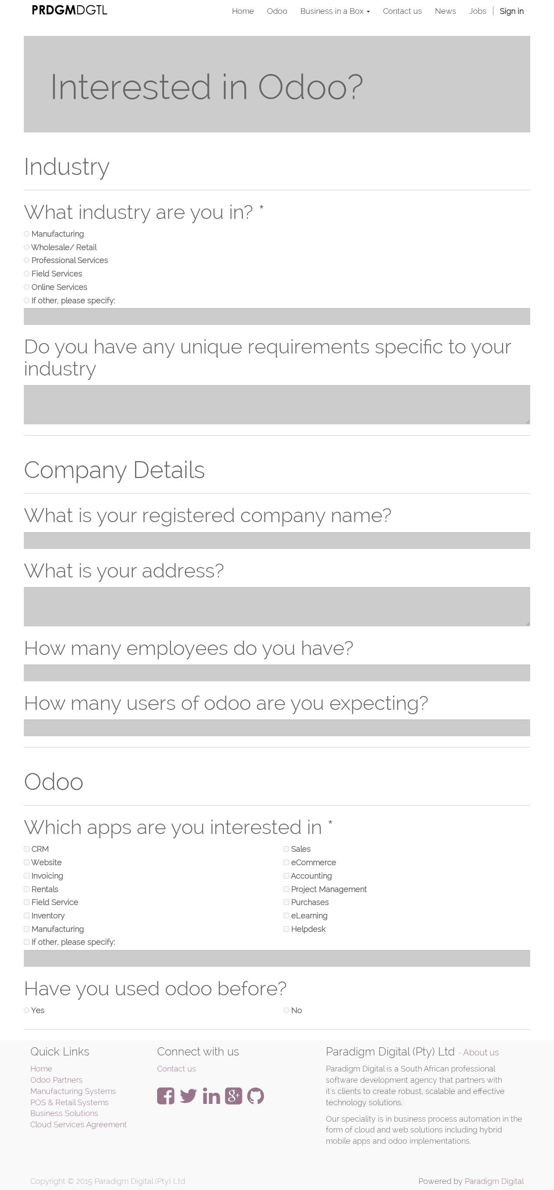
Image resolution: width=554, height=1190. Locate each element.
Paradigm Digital (494, 1181)
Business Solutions (64, 1113)
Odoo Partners (56, 1079)
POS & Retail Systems (69, 1102)
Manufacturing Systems (73, 1091)
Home (41, 1068)
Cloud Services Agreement (78, 1124)
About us (481, 1053)
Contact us (176, 1068)
